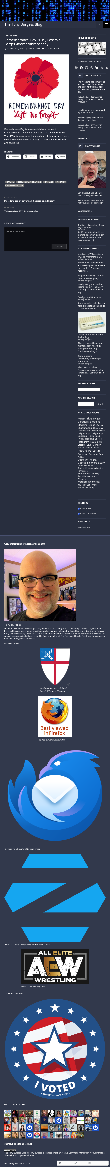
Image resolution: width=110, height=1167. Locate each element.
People (82, 450)
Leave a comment (52, 48)
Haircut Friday (83, 200)
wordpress (84, 484)
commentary (84, 431)
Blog (89, 418)
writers (81, 487)
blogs (92, 424)
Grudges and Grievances (90, 297)
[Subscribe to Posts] (79, 508)
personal (94, 451)
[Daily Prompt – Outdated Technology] (92, 322)
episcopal (82, 436)
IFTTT (98, 438)
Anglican (81, 419)
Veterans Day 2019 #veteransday (21, 210)
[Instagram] (86, 67)
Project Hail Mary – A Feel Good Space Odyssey (91, 277)
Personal (82, 454)
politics (81, 457)
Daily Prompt (84, 433)
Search (101, 404)
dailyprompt (97, 433)
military (61, 182)
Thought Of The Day (88, 473)
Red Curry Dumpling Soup (91, 225)
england (49, 182)
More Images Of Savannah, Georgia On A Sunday (29, 199)
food (97, 436)
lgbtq (93, 442)
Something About (86, 465)
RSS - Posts (85, 508)
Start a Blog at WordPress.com (17, 1163)
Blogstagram (92, 146)
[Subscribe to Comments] (79, 513)
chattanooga (85, 428)
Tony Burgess (33, 48)
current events (98, 430)
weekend (82, 479)
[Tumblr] (102, 67)
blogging (95, 421)
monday (97, 444)
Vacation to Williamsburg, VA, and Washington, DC (90, 255)
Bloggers (83, 421)
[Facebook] (81, 67)
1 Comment (97, 203)
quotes (82, 462)
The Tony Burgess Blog (23, 24)
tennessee (83, 471)
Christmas (98, 428)
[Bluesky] (97, 67)
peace (96, 447)
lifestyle (81, 445)
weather (91, 476)
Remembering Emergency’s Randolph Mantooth (89, 358)
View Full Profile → (12, 643)
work (94, 484)
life (99, 441)
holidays (89, 438)
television (98, 468)
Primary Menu (106, 24)
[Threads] (91, 67)
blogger (97, 418)
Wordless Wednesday (89, 481)
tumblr (82, 476)
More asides (85, 138)
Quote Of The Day (87, 459)
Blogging (83, 424)
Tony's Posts (10, 35)
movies (81, 447)
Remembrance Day (15, 185)
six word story (96, 462)
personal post (96, 454)
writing (90, 487)
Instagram (83, 441)
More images (85, 211)
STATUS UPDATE (93, 75)
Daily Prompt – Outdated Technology (90, 336)
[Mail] (107, 67)
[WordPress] (76, 67)
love (89, 445)
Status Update (83, 97)
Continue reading (91, 291)
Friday (81, 438)
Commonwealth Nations (29, 182)
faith (91, 436)
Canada (10, 182)
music (89, 447)
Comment (59, 246)
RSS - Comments (88, 513)
